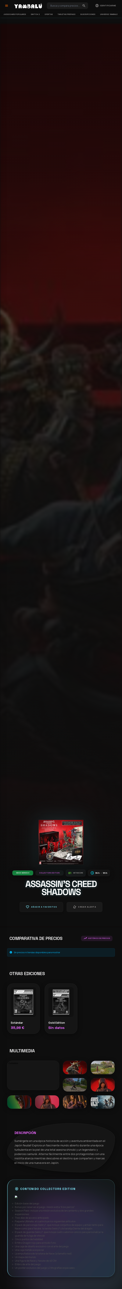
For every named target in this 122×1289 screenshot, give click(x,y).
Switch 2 (35, 14)
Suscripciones (87, 14)
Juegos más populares (15, 14)
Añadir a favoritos (41, 907)
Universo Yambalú (109, 14)
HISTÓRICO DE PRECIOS (96, 938)
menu (6, 6)
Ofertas (49, 14)
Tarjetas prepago (67, 14)
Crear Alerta (84, 907)
